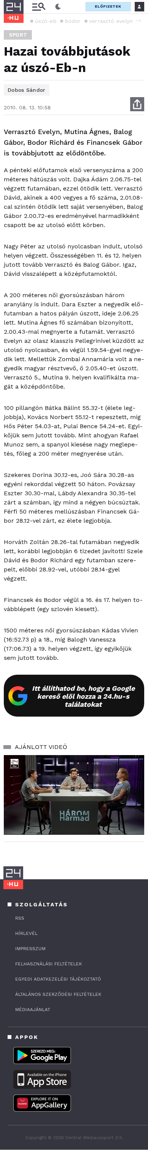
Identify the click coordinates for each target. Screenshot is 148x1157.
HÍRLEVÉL (26, 933)
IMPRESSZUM (30, 948)
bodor (73, 21)
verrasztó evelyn (111, 21)
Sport (18, 35)
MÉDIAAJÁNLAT (32, 1009)
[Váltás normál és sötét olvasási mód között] (58, 6)
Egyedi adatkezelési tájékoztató (58, 979)
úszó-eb (46, 21)
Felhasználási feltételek (48, 964)
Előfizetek (108, 6)
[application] (74, 794)
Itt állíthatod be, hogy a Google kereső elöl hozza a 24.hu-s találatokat (83, 696)
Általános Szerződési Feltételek (58, 994)
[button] (138, 21)
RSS (19, 918)
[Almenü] (38, 6)
